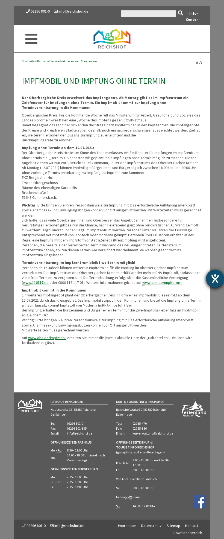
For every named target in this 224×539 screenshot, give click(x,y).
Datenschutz (151, 525)
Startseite (28, 61)
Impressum (127, 525)
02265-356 (139, 428)
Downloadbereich (187, 532)
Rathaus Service (48, 61)
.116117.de (36, 282)
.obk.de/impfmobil (47, 337)
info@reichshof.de (73, 11)
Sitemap (173, 525)
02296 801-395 (77, 428)
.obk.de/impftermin (162, 282)
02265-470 (139, 423)
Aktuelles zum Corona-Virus (79, 61)
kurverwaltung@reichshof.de (152, 433)
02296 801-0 (40, 11)
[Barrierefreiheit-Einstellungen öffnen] (215, 279)
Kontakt (191, 525)
